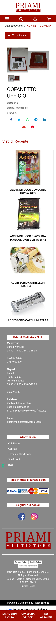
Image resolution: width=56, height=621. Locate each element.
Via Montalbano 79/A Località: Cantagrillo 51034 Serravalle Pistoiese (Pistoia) (26, 407)
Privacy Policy (21, 562)
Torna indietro (19, 35)
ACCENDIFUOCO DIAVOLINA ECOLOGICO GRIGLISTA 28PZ (28, 238)
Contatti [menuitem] (12, 448)
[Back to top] (47, 609)
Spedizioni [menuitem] (14, 459)
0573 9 (11, 391)
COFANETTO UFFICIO (39, 25)
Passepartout (41, 602)
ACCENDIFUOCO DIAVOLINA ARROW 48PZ (28, 191)
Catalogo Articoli (14, 25)
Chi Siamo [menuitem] (14, 443)
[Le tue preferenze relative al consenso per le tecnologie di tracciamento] (3, 466)
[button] (28, 59)
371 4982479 (14, 361)
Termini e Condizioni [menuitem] (19, 454)
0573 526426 (14, 358)
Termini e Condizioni (28, 566)
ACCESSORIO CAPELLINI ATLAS (28, 320)
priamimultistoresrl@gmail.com (24, 421)
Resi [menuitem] (10, 464)
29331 (18, 391)
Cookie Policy (35, 562)
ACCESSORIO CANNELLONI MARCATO (28, 284)
